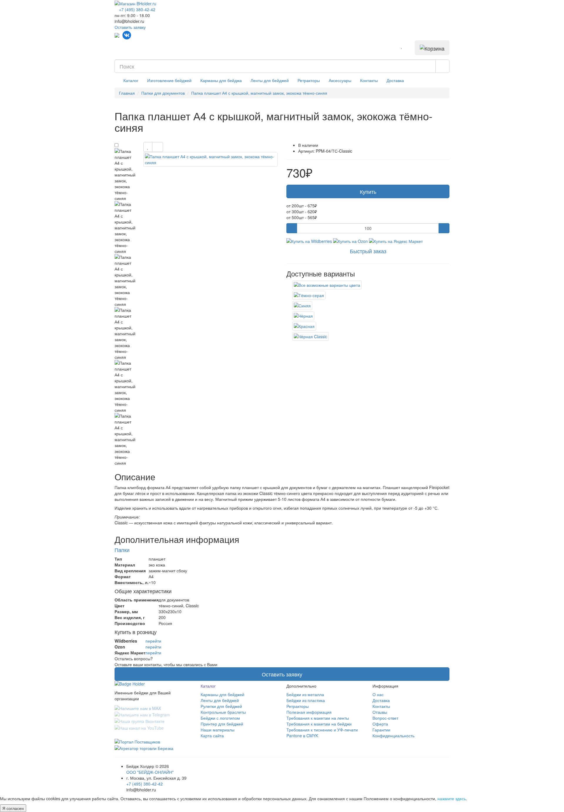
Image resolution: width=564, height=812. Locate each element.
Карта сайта (212, 735)
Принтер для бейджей (222, 724)
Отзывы (379, 712)
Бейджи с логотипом (220, 718)
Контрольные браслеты (223, 712)
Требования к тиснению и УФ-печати (322, 730)
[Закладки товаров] (401, 46)
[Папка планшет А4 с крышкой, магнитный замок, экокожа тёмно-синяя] (210, 159)
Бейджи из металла (305, 694)
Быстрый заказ (368, 251)
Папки (122, 549)
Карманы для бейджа (221, 80)
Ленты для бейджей (270, 80)
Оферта (380, 724)
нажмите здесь (451, 798)
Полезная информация (309, 712)
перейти (153, 641)
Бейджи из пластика (305, 700)
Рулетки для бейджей (221, 706)
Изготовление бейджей (169, 80)
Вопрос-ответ (385, 718)
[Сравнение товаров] (410, 46)
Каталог (130, 80)
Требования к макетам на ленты (317, 718)
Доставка (395, 80)
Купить (368, 191)
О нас (378, 694)
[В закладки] (147, 147)
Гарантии (381, 730)
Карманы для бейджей (222, 694)
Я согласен (13, 808)
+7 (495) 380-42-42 (144, 784)
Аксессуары (340, 80)
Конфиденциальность (393, 735)
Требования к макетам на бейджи (319, 724)
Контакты (369, 80)
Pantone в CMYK (302, 735)
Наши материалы (217, 730)
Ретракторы (309, 80)
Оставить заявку (130, 27)
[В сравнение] (157, 147)
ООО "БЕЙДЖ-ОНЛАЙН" (150, 772)
